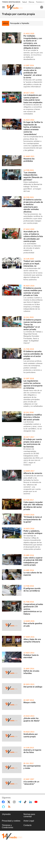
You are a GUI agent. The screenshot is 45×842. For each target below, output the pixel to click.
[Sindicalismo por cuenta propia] (12, 736)
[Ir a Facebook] (4, 801)
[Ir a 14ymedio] (15, 7)
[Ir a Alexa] (4, 806)
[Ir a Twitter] (9, 801)
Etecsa (31, 2)
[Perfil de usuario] (41, 7)
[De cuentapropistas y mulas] (12, 767)
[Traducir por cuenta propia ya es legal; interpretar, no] (12, 263)
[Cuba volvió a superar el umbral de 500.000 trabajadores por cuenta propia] (12, 559)
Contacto (28, 825)
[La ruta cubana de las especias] (12, 574)
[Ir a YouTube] (36, 801)
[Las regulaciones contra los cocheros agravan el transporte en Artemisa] (12, 382)
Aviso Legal (29, 821)
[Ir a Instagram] (14, 801)
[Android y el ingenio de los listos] (12, 752)
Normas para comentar (29, 815)
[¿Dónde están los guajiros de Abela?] (12, 720)
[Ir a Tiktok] (25, 801)
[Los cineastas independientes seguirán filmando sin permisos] (12, 174)
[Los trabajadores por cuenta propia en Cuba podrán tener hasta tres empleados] (12, 97)
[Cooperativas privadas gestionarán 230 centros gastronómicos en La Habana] (12, 606)
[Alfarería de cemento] (12, 475)
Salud (24, 2)
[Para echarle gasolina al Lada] (12, 625)
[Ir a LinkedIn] (31, 801)
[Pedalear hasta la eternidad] (12, 657)
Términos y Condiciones (7, 826)
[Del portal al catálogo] (12, 688)
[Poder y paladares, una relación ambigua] (12, 532)
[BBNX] (12, 836)
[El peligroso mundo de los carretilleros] (12, 590)
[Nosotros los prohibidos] (12, 160)
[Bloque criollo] (12, 704)
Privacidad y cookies (11, 821)
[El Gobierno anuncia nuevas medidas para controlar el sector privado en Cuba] (12, 290)
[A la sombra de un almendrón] (12, 783)
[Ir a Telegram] (20, 801)
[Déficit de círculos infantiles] (12, 672)
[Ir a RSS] (10, 806)
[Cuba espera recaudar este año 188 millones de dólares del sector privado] (12, 504)
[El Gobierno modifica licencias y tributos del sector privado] (12, 416)
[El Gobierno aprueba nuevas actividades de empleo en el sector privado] (12, 353)
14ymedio (6, 814)
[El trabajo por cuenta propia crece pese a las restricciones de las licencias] (12, 441)
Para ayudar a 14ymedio (19, 23)
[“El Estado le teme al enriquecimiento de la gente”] (12, 519)
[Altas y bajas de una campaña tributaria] (12, 641)
